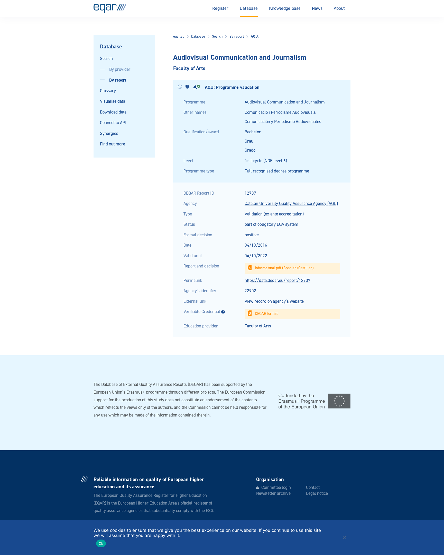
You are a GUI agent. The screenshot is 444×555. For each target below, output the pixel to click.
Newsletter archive (273, 493)
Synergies (109, 134)
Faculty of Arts (258, 326)
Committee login (276, 487)
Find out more (112, 144)
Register (220, 8)
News (317, 8)
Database (249, 8)
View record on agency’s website (274, 301)
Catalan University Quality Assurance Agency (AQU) (291, 204)
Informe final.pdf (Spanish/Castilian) (284, 268)
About (339, 8)
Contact (313, 487)
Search (106, 59)
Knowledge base (285, 8)
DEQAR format (266, 314)
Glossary (108, 91)
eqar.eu (178, 36)
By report (117, 80)
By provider (120, 69)
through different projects (192, 392)
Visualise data (112, 101)
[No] (344, 537)
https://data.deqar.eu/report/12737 (277, 281)
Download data (113, 112)
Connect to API (113, 123)
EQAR (110, 8)
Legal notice (317, 493)
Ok (101, 543)
